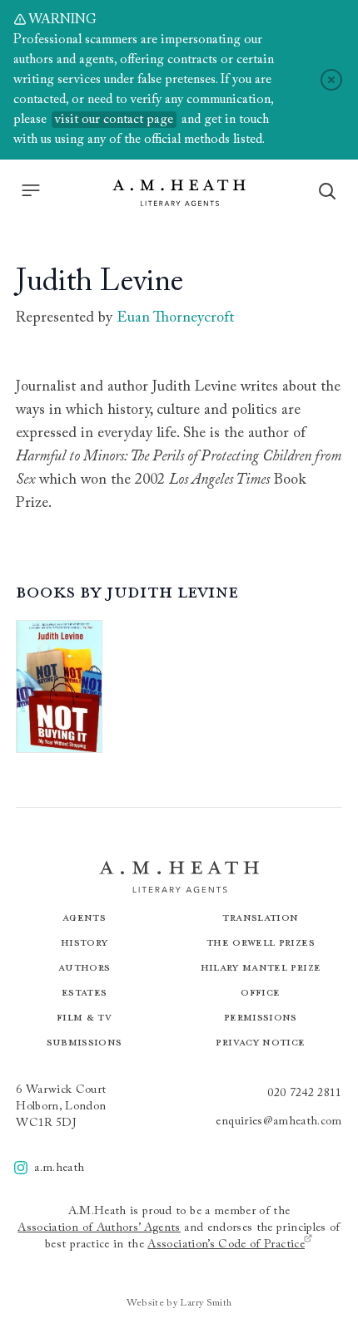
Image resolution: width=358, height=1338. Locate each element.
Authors (84, 967)
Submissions (84, 1042)
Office (260, 992)
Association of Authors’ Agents (99, 1228)
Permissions (260, 1017)
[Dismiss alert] (331, 80)
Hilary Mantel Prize (261, 967)
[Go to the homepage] (179, 193)
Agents (84, 917)
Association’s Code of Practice (226, 1245)
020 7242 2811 (304, 1093)
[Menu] (31, 190)
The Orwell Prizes (260, 942)
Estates (84, 992)
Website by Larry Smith (179, 1303)
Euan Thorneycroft (175, 318)
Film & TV (84, 1017)
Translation (260, 917)
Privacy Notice (260, 1042)
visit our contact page (114, 119)
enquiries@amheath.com (278, 1122)
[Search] (327, 191)
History (84, 942)
